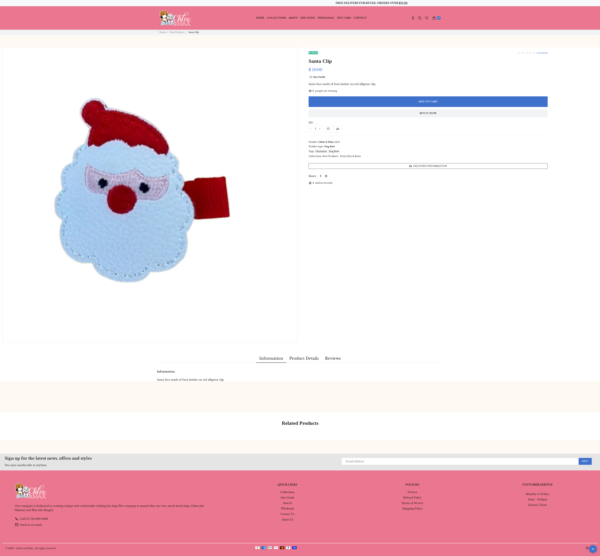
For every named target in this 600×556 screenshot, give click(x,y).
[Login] (413, 18)
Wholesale (287, 508)
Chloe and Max (24, 548)
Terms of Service (412, 503)
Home (162, 32)
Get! (585, 461)
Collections (287, 492)
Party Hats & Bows (350, 156)
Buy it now (428, 113)
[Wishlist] (427, 18)
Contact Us (287, 514)
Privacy (412, 492)
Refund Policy (412, 497)
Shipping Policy (412, 508)
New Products (177, 32)
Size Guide (287, 497)
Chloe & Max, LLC (329, 142)
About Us (287, 519)
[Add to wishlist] (328, 128)
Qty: (311, 122)
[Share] (320, 176)
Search (287, 503)
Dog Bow (329, 146)
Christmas (321, 151)
